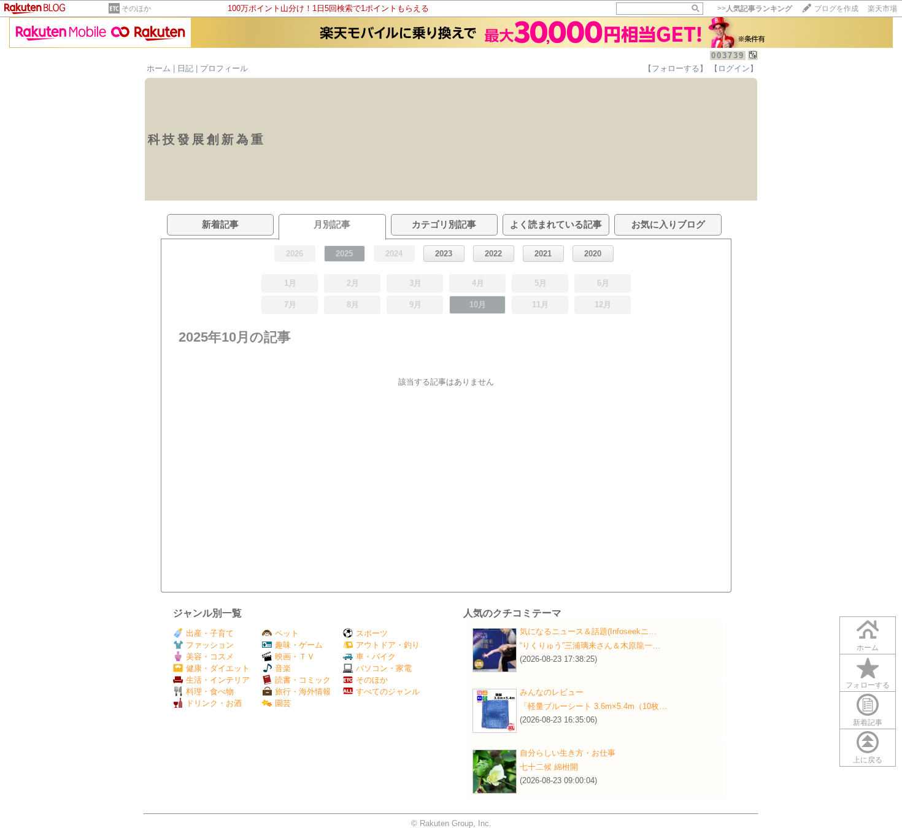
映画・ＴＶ (295, 656)
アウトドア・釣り (388, 645)
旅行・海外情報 (303, 691)
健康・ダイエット (218, 668)
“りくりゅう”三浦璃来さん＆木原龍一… (590, 645)
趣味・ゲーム (299, 645)
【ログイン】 (734, 68)
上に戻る (867, 760)
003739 (727, 55)
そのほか (136, 8)
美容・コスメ (210, 656)
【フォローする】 (675, 68)
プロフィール (224, 68)
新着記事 (867, 722)
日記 (185, 68)
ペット (287, 633)
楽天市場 (882, 8)
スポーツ (372, 633)
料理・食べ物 (210, 691)
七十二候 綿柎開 (549, 767)
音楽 (283, 668)
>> (754, 8)
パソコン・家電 (384, 668)
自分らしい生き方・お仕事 (567, 752)
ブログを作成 (836, 8)
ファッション (210, 645)
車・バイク (376, 656)
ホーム (159, 68)
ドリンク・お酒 (214, 703)
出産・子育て (210, 633)
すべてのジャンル (388, 691)
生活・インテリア (218, 679)
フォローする (868, 685)
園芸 (283, 703)
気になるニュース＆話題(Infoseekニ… (588, 631)
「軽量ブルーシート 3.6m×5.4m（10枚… (593, 706)
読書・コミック (303, 679)
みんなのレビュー (552, 692)
